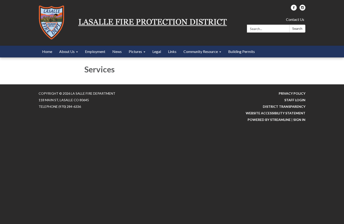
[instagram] (302, 9)
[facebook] (294, 9)
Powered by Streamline (269, 120)
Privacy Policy (292, 93)
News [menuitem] (117, 51)
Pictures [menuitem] (135, 51)
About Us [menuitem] (67, 51)
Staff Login (294, 100)
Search (297, 28)
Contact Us (295, 19)
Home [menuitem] (47, 51)
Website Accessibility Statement (275, 113)
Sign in (299, 120)
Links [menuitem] (172, 51)
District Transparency (284, 106)
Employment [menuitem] (95, 51)
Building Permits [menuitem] (241, 51)
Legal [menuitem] (156, 51)
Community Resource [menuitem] (200, 51)
